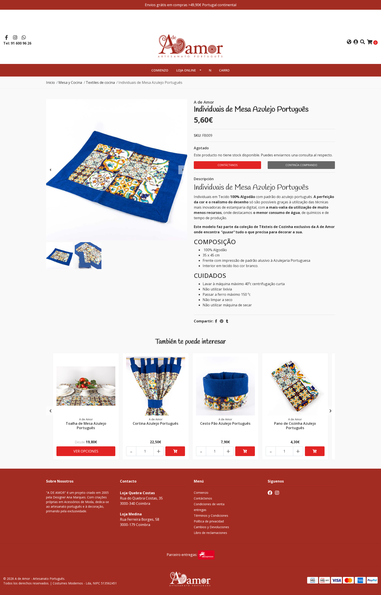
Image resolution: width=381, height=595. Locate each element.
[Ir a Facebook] (6, 38)
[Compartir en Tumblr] (227, 321)
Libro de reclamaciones (210, 533)
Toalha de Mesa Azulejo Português (86, 425)
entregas (200, 510)
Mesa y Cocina (70, 82)
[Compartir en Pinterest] (221, 321)
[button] (349, 42)
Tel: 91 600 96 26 (17, 43)
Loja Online (186, 70)
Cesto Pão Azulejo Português (225, 423)
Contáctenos (203, 498)
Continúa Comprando (301, 165)
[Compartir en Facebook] (216, 321)
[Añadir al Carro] (175, 451)
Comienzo (159, 70)
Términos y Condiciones (211, 515)
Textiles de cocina (100, 82)
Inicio (50, 82)
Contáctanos (227, 165)
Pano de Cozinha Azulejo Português (295, 425)
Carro (224, 70)
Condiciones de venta (209, 504)
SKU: (197, 135)
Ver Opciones (85, 451)
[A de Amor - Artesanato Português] (190, 41)
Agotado (201, 148)
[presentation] (50, 169)
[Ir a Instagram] (15, 38)
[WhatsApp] (24, 38)
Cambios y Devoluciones (211, 527)
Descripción (204, 178)
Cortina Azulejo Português (155, 423)
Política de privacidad (209, 521)
